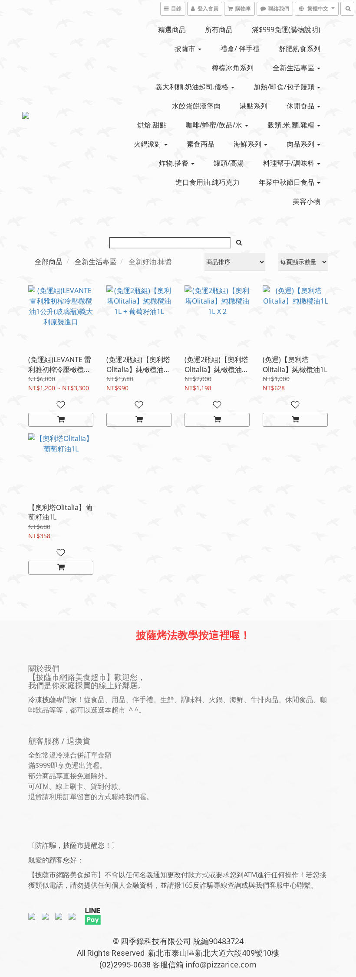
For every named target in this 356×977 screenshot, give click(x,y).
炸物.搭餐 (174, 163)
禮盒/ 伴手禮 (240, 48)
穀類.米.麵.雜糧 (291, 125)
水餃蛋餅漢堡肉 (196, 106)
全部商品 (49, 261)
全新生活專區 (294, 67)
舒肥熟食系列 (299, 48)
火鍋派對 (148, 144)
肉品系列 (301, 144)
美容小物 (306, 201)
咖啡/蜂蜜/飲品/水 (215, 125)
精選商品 (172, 29)
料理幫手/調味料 (289, 163)
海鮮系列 (248, 144)
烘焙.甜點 (152, 125)
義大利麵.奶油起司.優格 (192, 86)
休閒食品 (301, 106)
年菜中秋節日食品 (287, 182)
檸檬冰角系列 (233, 67)
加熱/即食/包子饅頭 (285, 86)
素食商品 (200, 144)
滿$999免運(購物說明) (286, 29)
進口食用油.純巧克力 (207, 182)
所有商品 (219, 29)
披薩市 (186, 48)
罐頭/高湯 (229, 163)
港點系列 (253, 106)
